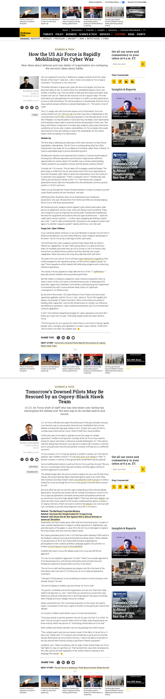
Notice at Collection (95, 2)
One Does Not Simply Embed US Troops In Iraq (70, 514)
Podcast (90, 30)
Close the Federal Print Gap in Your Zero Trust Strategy (127, 112)
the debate (87, 504)
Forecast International (130, 30)
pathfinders (99, 271)
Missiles (47, 39)
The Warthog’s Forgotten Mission (64, 511)
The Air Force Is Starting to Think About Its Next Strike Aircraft (81, 667)
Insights (101, 30)
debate (102, 498)
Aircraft (72, 39)
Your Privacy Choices (112, 2)
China (106, 39)
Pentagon (59, 39)
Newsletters (77, 30)
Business (71, 34)
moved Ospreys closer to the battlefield (65, 546)
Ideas (131, 34)
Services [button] (105, 34)
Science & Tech (88, 34)
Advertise (112, 30)
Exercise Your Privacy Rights (137, 2)
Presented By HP (118, 144)
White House (93, 39)
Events (141, 34)
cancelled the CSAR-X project (87, 480)
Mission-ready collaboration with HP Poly (127, 140)
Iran (81, 39)
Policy (59, 34)
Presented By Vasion (120, 116)
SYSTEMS (120, 34)
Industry (35, 39)
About (65, 30)
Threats (48, 34)
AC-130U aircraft (65, 114)
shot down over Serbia (86, 457)
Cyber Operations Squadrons (90, 259)
